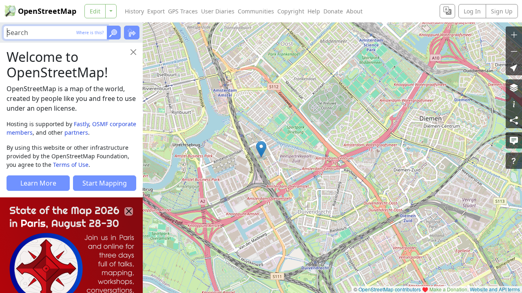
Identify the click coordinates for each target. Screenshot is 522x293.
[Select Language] (447, 11)
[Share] (514, 120)
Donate (333, 11)
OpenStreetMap (47, 11)
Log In (472, 11)
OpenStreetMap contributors (389, 289)
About (354, 11)
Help (313, 11)
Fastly (81, 124)
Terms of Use (70, 164)
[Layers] (514, 87)
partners (76, 132)
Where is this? (90, 32)
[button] (261, 149)
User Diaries (217, 11)
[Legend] (514, 104)
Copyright (290, 11)
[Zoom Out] (514, 51)
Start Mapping (104, 183)
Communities (256, 11)
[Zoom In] (514, 34)
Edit (95, 11)
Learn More (38, 183)
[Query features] (514, 161)
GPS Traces (183, 11)
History (134, 11)
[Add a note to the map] (514, 140)
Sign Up (502, 11)
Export (156, 11)
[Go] (114, 32)
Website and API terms (495, 289)
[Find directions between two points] (131, 32)
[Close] (133, 52)
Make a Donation (448, 289)
